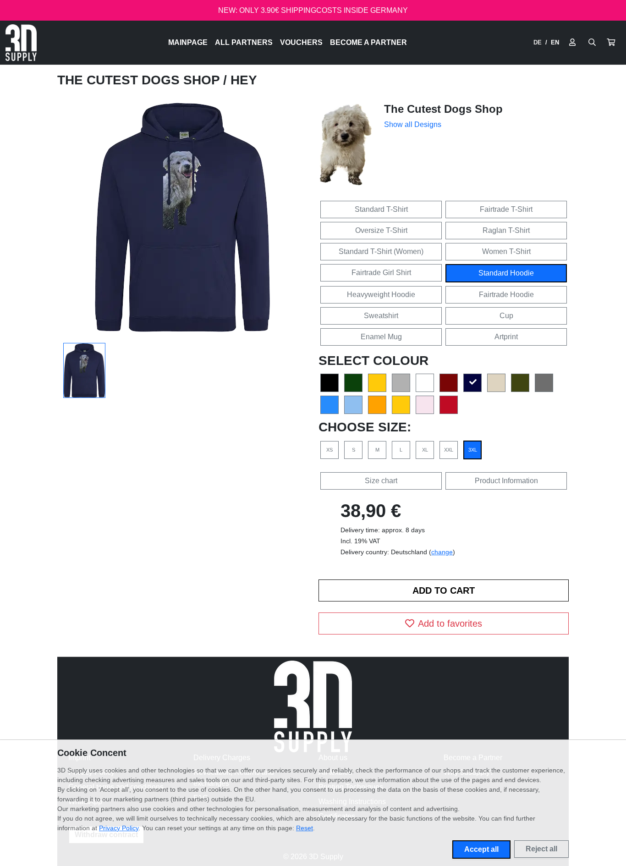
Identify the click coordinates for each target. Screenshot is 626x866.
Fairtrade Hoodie (506, 294)
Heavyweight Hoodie (381, 294)
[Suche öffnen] (592, 42)
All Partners (244, 42)
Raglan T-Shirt (506, 230)
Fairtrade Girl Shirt (381, 272)
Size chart (381, 481)
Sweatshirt (381, 316)
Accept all (481, 849)
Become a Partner (368, 42)
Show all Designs (412, 124)
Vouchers (301, 42)
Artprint (506, 337)
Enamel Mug (381, 337)
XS (329, 449)
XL (425, 449)
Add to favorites (450, 623)
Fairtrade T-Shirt (506, 209)
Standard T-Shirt (381, 209)
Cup (506, 316)
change (442, 552)
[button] (611, 42)
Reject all (541, 849)
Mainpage (188, 42)
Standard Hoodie (506, 273)
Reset (304, 828)
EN (555, 42)
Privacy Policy (118, 828)
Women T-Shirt (506, 251)
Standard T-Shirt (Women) (381, 251)
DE (537, 42)
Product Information (506, 481)
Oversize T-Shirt (381, 230)
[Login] (572, 42)
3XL (472, 449)
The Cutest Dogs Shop (140, 80)
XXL (448, 449)
